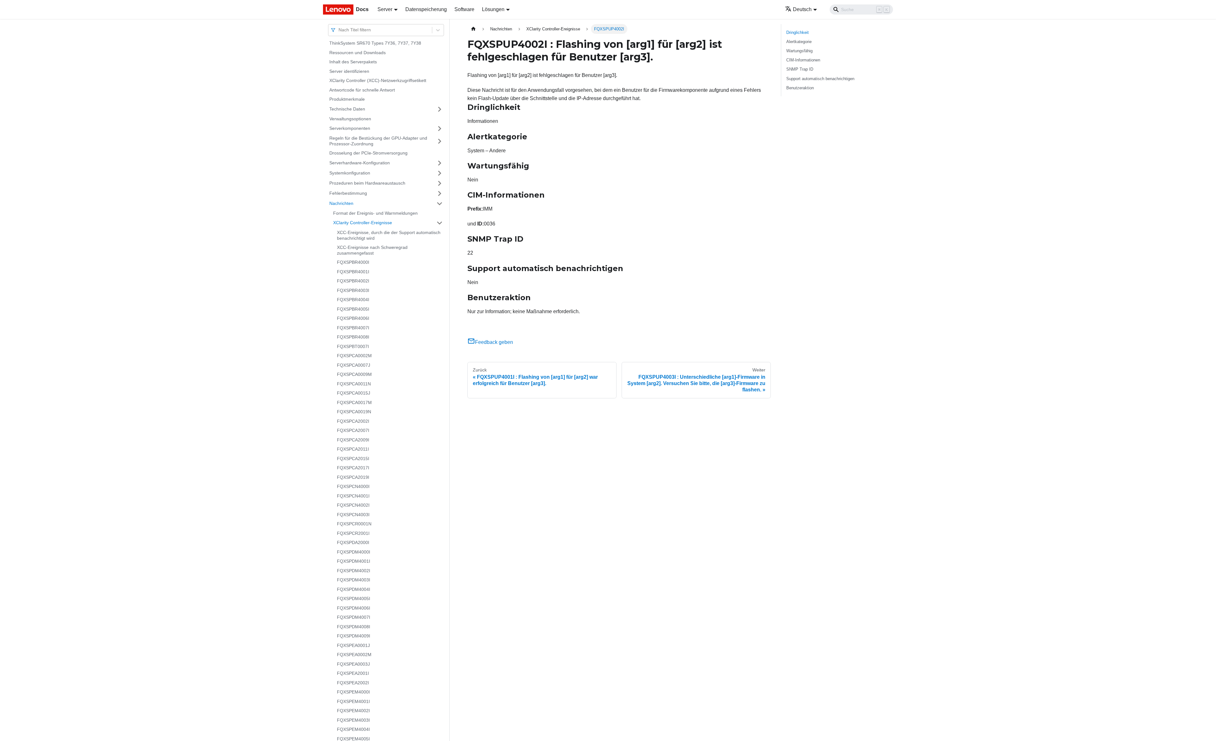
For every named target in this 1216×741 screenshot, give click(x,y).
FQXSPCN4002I (353, 505)
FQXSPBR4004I (353, 299)
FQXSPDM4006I (353, 608)
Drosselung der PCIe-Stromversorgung (368, 152)
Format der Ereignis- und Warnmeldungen (375, 213)
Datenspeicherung (426, 9)
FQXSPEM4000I (353, 691)
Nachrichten (341, 203)
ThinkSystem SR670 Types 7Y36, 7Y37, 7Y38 (375, 43)
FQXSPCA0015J (353, 393)
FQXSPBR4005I (353, 309)
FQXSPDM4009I (353, 635)
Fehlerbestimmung (348, 193)
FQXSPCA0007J (353, 365)
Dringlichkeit (797, 32)
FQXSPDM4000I (353, 551)
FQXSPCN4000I (353, 486)
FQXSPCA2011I (353, 449)
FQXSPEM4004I (353, 729)
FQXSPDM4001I (353, 561)
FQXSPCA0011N (354, 383)
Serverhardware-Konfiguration (359, 162)
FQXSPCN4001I (353, 495)
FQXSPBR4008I (353, 336)
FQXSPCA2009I (353, 439)
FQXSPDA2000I (353, 542)
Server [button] (384, 9)
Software (464, 9)
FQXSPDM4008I (353, 626)
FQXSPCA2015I (353, 458)
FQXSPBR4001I (353, 271)
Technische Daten (347, 108)
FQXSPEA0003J (353, 664)
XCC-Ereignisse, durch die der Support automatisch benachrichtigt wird (388, 235)
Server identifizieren (349, 71)
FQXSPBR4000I (353, 262)
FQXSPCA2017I (353, 467)
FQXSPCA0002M (354, 355)
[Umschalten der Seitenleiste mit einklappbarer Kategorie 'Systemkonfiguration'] (439, 173)
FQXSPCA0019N (354, 411)
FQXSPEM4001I (353, 701)
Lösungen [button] (493, 9)
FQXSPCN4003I (353, 514)
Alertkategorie (799, 41)
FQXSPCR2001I (353, 533)
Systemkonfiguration (349, 172)
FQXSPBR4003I (353, 290)
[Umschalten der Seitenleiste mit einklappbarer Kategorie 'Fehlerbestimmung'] (439, 193)
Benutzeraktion (800, 88)
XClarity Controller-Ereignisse (362, 222)
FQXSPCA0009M (354, 374)
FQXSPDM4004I (353, 589)
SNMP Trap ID (799, 69)
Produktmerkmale (347, 99)
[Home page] (473, 29)
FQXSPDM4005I (353, 598)
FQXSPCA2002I (353, 421)
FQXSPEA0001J (353, 645)
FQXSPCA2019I (353, 477)
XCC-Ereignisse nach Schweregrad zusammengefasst (372, 250)
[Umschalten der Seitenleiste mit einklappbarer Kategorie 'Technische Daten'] (439, 109)
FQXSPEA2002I (353, 682)
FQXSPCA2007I (353, 430)
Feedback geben (494, 342)
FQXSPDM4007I (353, 617)
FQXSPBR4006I (353, 318)
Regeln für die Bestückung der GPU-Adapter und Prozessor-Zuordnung (378, 141)
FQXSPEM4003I (353, 720)
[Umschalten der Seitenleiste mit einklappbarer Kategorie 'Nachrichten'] (439, 204)
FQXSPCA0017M (354, 402)
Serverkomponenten (349, 128)
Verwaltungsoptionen (350, 118)
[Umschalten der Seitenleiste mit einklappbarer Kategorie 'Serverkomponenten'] (439, 129)
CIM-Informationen (803, 60)
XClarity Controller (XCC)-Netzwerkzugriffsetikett (377, 80)
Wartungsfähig (799, 50)
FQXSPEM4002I (353, 710)
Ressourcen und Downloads (357, 52)
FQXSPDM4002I (353, 570)
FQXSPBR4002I (353, 280)
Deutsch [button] (802, 9)
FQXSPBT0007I (353, 346)
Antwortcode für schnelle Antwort (362, 89)
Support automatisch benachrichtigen (820, 78)
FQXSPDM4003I (353, 579)
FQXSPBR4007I (353, 327)
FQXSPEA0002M (354, 654)
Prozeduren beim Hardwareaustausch (367, 183)
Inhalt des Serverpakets (353, 61)
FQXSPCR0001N (354, 523)
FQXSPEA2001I (353, 673)
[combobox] (339, 30)
